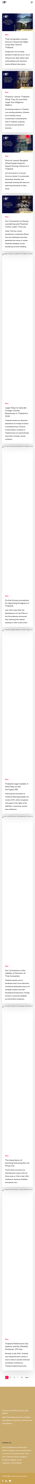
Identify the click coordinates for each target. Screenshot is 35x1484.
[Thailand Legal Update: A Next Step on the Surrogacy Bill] (17, 721)
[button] (32, 2)
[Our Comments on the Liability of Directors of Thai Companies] (17, 909)
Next (26, 1377)
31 (22, 1377)
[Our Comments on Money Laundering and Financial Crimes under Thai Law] (17, 223)
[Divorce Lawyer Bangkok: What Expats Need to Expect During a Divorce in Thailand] (17, 164)
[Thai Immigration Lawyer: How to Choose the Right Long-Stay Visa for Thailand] (17, 41)
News (7, 35)
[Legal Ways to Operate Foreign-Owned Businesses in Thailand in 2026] (17, 349)
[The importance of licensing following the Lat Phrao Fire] (17, 1096)
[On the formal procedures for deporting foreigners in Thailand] (17, 536)
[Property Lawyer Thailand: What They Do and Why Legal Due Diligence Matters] (17, 101)
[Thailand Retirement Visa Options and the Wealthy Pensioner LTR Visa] (17, 1279)
